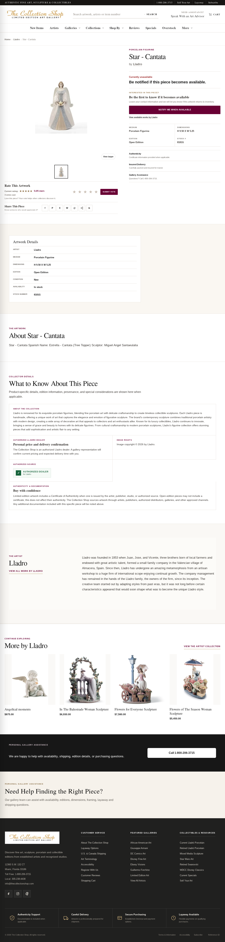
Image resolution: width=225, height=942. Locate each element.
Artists (54, 28)
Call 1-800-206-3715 (182, 752)
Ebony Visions (137, 864)
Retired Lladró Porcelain (192, 848)
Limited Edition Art (139, 875)
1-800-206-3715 (164, 2)
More (185, 28)
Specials (151, 28)
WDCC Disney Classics (192, 870)
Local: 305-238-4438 (15, 879)
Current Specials (188, 875)
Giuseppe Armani (139, 848)
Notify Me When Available (175, 109)
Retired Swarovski (189, 864)
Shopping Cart (88, 880)
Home (8, 39)
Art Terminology (89, 859)
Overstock (169, 28)
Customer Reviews (90, 875)
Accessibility (87, 864)
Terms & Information (167, 935)
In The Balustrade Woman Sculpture (84, 709)
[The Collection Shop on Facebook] (8, 893)
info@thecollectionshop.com (19, 883)
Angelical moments (18, 709)
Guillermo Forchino (140, 870)
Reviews (134, 28)
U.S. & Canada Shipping (93, 853)
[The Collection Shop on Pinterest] (27, 893)
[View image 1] (61, 172)
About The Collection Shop (94, 842)
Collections (93, 28)
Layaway (199, 2)
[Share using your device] (82, 208)
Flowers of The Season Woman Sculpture (191, 711)
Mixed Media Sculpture (191, 853)
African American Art (140, 842)
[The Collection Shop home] (35, 14)
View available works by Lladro (143, 117)
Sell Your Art (183, 2)
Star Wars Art (187, 859)
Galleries (71, 28)
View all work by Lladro (26, 571)
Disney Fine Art (138, 859)
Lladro (16, 39)
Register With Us (89, 870)
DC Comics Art (138, 853)
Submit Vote (109, 192)
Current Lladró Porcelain (192, 842)
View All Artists (138, 880)
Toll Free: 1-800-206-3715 (18, 874)
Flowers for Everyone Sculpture (136, 709)
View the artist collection (202, 646)
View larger (108, 157)
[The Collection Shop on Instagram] (17, 893)
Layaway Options (90, 848)
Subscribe (213, 2)
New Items (37, 28)
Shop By (115, 28)
